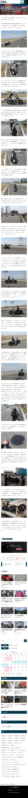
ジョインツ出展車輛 (18, 757)
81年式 (16, 740)
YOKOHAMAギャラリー (7, 747)
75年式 (4, 738)
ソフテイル (5, 759)
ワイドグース (15, 774)
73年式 (16, 735)
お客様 (4, 750)
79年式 (4, 740)
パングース (15, 762)
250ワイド (17, 742)
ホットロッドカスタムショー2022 (9, 766)
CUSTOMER (9, 11)
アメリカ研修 (11, 750)
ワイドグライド (6, 774)
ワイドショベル (6, 776)
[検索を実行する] (25, 640)
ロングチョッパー (15, 771)
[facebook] (10, 787)
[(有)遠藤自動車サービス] (4, 2)
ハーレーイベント (6, 762)
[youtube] (16, 787)
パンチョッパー (6, 764)
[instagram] (14, 787)
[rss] (17, 787)
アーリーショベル (21, 750)
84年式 (10, 742)
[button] (4, 558)
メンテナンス (5, 771)
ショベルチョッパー (7, 757)
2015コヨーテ (5, 745)
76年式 (10, 738)
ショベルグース (20, 754)
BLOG (4, 11)
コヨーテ (4, 754)
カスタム (20, 752)
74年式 (23, 735)
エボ (3, 752)
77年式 (16, 738)
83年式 (4, 742)
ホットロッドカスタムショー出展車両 (10, 769)
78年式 (23, 738)
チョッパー (13, 759)
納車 (13, 776)
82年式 (23, 740)
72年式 (10, 735)
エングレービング (11, 752)
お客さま (17, 747)
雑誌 (18, 776)
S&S (12, 745)
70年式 (4, 735)
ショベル (11, 754)
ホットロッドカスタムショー (18, 764)
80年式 (10, 740)
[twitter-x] (12, 787)
